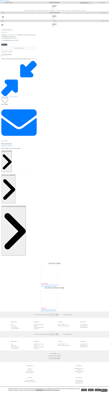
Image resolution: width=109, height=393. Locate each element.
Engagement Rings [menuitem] (40, 10)
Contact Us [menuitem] (83, 10)
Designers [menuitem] (63, 10)
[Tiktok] (71, 314)
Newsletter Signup (52, 314)
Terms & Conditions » (14, 327)
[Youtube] (66, 314)
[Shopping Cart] (102, 2)
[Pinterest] (68, 314)
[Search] (104, 12)
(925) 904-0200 (84, 324)
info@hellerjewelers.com (84, 327)
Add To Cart (4, 44)
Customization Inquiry (19, 48)
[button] (3, 16)
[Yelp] (70, 314)
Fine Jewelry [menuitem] (58, 10)
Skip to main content (4, 0)
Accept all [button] (91, 389)
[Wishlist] (100, 2)
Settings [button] (84, 389)
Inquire (10, 51)
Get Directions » (36, 328)
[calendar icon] (55, 21)
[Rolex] (99, 7)
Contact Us (4, 51)
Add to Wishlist (5, 104)
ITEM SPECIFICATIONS (6, 151)
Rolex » (12, 324)
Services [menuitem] (78, 10)
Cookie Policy (39, 390)
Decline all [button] (97, 389)
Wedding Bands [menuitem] (52, 10)
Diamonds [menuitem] (47, 10)
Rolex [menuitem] (25, 10)
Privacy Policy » (13, 345)
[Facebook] (62, 314)
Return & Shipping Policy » (15, 328)
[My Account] (104, 2)
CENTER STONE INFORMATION (8, 175)
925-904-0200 (9, 145)
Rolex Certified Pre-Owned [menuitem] (31, 10)
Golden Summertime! (55, 2)
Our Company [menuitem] (73, 10)
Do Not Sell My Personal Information (50, 390)
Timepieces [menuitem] (68, 10)
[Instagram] (64, 314)
